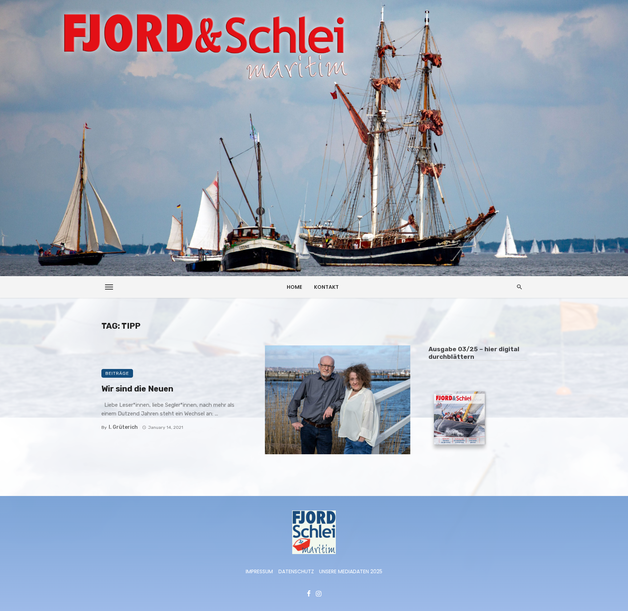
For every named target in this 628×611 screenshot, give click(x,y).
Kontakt (326, 287)
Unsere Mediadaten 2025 (350, 571)
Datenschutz (296, 571)
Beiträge (117, 373)
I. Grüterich (123, 427)
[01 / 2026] (459, 419)
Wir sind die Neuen (137, 388)
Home (294, 287)
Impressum (259, 571)
